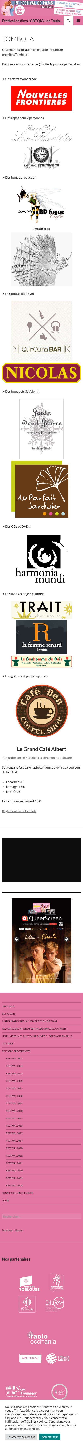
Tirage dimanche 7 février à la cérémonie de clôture (37, 757)
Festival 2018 (14, 1110)
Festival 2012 (14, 1155)
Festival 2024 (14, 1065)
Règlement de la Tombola (19, 811)
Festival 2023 (14, 1073)
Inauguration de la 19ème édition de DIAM (29, 1021)
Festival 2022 (14, 1080)
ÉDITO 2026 (8, 1013)
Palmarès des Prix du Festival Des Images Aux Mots (34, 1028)
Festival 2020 (14, 1095)
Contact (7, 1043)
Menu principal (78, 20)
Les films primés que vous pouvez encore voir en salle (37, 1036)
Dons (5, 1200)
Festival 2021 (14, 1088)
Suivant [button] (66, 939)
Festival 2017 (14, 1118)
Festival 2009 (14, 1178)
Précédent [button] (17, 939)
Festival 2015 (14, 1133)
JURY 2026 (8, 1006)
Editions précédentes (16, 1051)
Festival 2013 (14, 1148)
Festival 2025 (14, 1058)
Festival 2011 (14, 1163)
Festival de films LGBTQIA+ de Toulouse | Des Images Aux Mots (33, 20)
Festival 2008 (14, 1185)
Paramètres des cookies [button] (21, 1436)
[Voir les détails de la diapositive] (41, 940)
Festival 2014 (14, 1140)
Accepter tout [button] (50, 1436)
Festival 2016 (14, 1125)
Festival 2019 (14, 1103)
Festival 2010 (14, 1170)
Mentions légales (12, 1230)
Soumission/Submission (17, 1192)
